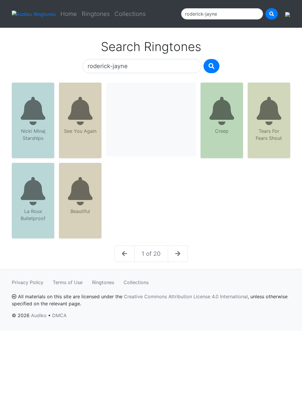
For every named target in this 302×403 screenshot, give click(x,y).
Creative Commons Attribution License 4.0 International (186, 296)
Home (68, 13)
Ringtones (96, 13)
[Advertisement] (151, 119)
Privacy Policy (27, 282)
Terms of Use (68, 282)
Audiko (39, 315)
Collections (130, 13)
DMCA (59, 315)
